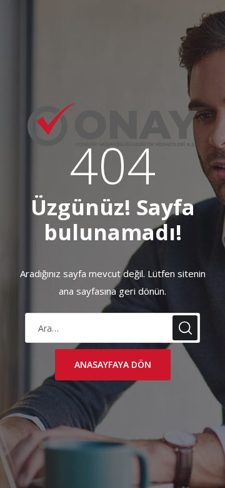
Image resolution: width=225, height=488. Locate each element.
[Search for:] (112, 328)
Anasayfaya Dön (112, 364)
